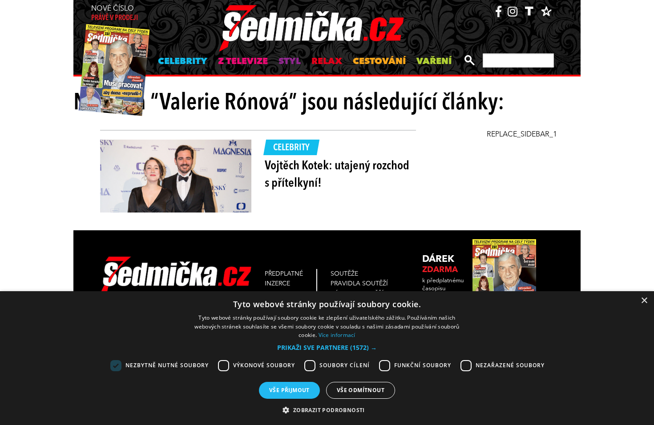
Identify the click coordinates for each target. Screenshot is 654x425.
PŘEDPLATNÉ (284, 274)
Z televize (243, 61)
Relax (326, 61)
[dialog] (327, 358)
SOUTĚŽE (344, 274)
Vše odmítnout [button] (360, 390)
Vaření (434, 61)
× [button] (644, 300)
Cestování (379, 61)
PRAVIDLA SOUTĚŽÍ (359, 284)
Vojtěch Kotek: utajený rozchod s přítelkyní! (337, 175)
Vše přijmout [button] (289, 390)
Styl (290, 61)
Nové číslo (114, 13)
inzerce (277, 284)
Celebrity (182, 61)
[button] (327, 347)
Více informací (337, 335)
